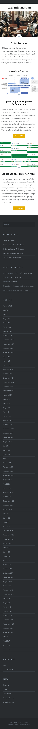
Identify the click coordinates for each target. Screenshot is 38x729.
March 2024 (7, 416)
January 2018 (7, 615)
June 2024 (6, 403)
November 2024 (8, 382)
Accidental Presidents (22, 290)
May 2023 (6, 454)
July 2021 (6, 514)
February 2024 (8, 420)
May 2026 (6, 319)
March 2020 (7, 565)
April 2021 (6, 526)
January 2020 (7, 569)
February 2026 (8, 331)
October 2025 (8, 348)
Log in (5, 689)
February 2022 (8, 492)
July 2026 (6, 310)
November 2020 (8, 535)
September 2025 (8, 352)
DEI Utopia (13, 282)
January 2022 (7, 497)
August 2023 (7, 441)
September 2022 (8, 475)
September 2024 (8, 391)
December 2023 (8, 429)
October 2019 (8, 573)
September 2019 (8, 577)
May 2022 (6, 484)
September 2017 (8, 632)
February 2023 (8, 467)
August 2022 (7, 480)
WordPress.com (24, 725)
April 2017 (6, 645)
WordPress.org (8, 702)
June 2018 (6, 598)
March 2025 (7, 365)
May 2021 (6, 522)
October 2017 (8, 628)
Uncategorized (8, 669)
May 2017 (6, 641)
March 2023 (7, 463)
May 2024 (6, 408)
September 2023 (8, 437)
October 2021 (8, 505)
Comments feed (8, 698)
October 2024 (8, 386)
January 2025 (7, 374)
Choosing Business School (12, 257)
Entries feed (7, 694)
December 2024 (8, 378)
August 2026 (7, 306)
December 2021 (8, 501)
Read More (19, 136)
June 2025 (6, 357)
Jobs (4, 665)
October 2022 (8, 471)
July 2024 (6, 399)
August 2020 (7, 543)
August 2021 (7, 509)
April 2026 (6, 323)
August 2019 (7, 581)
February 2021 (8, 531)
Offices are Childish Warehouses (14, 245)
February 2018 (8, 611)
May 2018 (6, 603)
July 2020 (6, 548)
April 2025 (6, 361)
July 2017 (6, 637)
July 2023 (6, 446)
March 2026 (7, 327)
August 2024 (7, 395)
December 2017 (8, 620)
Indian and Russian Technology (13, 249)
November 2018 (8, 594)
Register (6, 685)
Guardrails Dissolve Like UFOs (13, 253)
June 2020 (6, 552)
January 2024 (7, 425)
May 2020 (6, 556)
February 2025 (8, 369)
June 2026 (6, 314)
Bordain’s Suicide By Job (24, 273)
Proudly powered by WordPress (18, 722)
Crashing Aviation (15, 277)
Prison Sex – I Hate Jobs (11, 286)
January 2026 (7, 335)
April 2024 (6, 412)
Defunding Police (9, 240)
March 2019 (7, 586)
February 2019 (8, 590)
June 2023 (6, 450)
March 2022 (7, 488)
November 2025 (8, 344)
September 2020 (8, 539)
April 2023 (6, 459)
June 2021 (6, 518)
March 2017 (7, 649)
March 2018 (7, 607)
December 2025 (8, 340)
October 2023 (8, 433)
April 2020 (6, 560)
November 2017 (8, 624)
